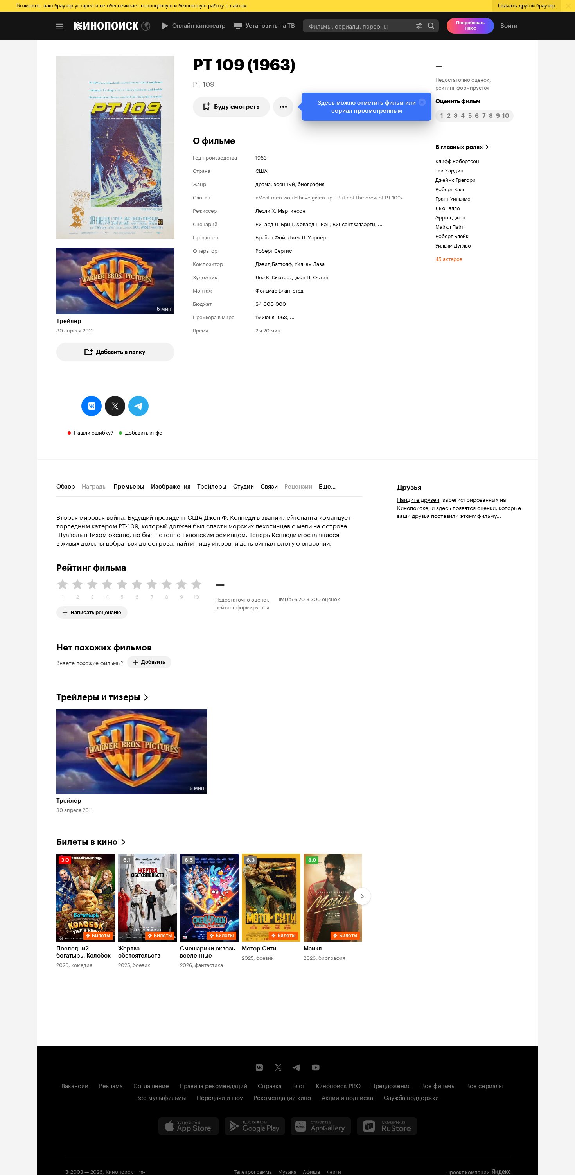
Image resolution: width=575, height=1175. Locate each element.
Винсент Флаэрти (353, 223)
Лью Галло (447, 207)
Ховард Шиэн (313, 223)
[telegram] (138, 406)
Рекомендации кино (282, 1096)
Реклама (111, 1085)
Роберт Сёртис (273, 250)
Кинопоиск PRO (338, 1085)
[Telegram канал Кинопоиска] (297, 1067)
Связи (269, 486)
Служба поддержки (411, 1096)
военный (284, 183)
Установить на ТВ (270, 25)
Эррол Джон (450, 217)
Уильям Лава (310, 263)
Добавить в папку (121, 352)
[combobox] (357, 25)
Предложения (391, 1085)
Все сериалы (484, 1085)
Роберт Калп (450, 188)
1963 (261, 157)
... (380, 223)
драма (263, 183)
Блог (298, 1085)
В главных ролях (459, 147)
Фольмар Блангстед (279, 290)
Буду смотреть (237, 106)
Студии (243, 486)
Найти (431, 25)
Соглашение (151, 1085)
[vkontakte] (91, 406)
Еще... (327, 486)
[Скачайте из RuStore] (387, 1126)
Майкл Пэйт (449, 226)
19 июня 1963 (271, 316)
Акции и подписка (347, 1096)
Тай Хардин (449, 170)
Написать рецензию (95, 610)
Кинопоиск (119, 1171)
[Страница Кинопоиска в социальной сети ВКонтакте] (259, 1067)
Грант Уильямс (452, 198)
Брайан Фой (270, 237)
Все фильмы (438, 1085)
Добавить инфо (143, 432)
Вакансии (74, 1085)
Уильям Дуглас (453, 245)
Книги (333, 1171)
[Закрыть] (422, 102)
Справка (270, 1085)
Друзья (409, 487)
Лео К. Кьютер (272, 276)
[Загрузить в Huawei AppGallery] (321, 1126)
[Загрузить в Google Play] (255, 1126)
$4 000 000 (270, 303)
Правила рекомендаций (213, 1085)
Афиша (311, 1171)
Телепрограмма (253, 1171)
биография (311, 183)
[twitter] (115, 406)
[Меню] (60, 26)
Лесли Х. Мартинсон (280, 210)
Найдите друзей (418, 499)
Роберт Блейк (452, 235)
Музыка (287, 1171)
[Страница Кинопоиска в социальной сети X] (278, 1067)
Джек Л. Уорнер (307, 237)
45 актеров (448, 258)
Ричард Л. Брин (274, 223)
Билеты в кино (87, 842)
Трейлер (68, 321)
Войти (509, 25)
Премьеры (128, 486)
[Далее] (362, 896)
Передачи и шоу (220, 1096)
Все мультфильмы (161, 1096)
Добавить (153, 662)
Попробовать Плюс (470, 25)
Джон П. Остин (310, 276)
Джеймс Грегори (455, 179)
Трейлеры (211, 486)
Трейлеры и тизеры (98, 697)
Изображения (170, 486)
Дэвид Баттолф (273, 263)
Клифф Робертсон (457, 160)
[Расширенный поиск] (419, 25)
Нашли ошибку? (93, 432)
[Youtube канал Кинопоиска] (315, 1067)
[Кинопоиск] (106, 26)
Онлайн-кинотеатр (199, 25)
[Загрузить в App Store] (188, 1126)
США (261, 170)
